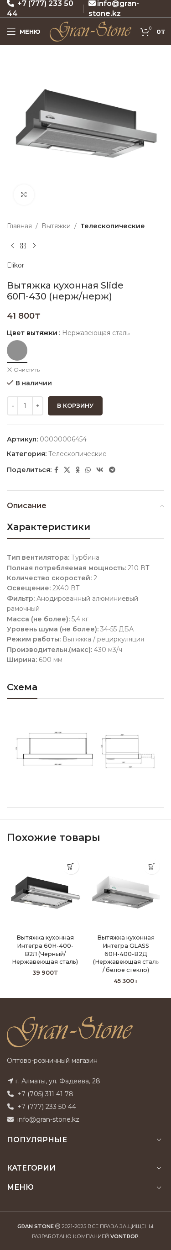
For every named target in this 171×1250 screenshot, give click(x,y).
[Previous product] (12, 245)
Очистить (27, 369)
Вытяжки (56, 226)
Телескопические (112, 226)
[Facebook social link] (56, 470)
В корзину (75, 405)
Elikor (15, 265)
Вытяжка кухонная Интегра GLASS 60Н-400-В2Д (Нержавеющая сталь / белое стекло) (126, 953)
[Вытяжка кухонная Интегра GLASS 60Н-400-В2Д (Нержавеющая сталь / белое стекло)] (126, 892)
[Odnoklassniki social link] (78, 470)
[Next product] (34, 245)
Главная (19, 226)
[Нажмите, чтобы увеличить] (24, 194)
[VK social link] (99, 470)
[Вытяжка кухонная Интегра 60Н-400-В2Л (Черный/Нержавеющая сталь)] (45, 892)
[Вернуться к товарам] (23, 245)
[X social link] (67, 470)
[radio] (17, 350)
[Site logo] (90, 31)
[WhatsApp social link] (88, 470)
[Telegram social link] (112, 470)
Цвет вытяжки (32, 333)
